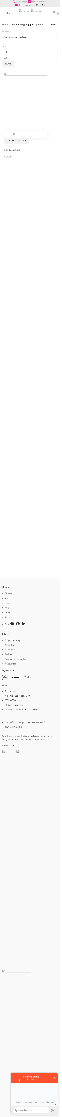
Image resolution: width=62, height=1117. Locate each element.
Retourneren (10, 649)
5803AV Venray (12, 700)
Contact (8, 616)
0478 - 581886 (14, 709)
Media (7, 612)
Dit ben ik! (9, 593)
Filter (8, 64)
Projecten (9, 602)
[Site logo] (25, 12)
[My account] (47, 13)
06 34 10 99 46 (21, 1)
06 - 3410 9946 (31, 709)
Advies (7, 598)
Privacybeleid (10, 663)
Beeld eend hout (12, 149)
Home (5, 24)
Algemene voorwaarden (15, 658)
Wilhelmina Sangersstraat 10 (17, 695)
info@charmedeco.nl (39, 1)
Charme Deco (11, 691)
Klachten (8, 654)
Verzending (9, 644)
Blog (7, 607)
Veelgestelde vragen (13, 640)
